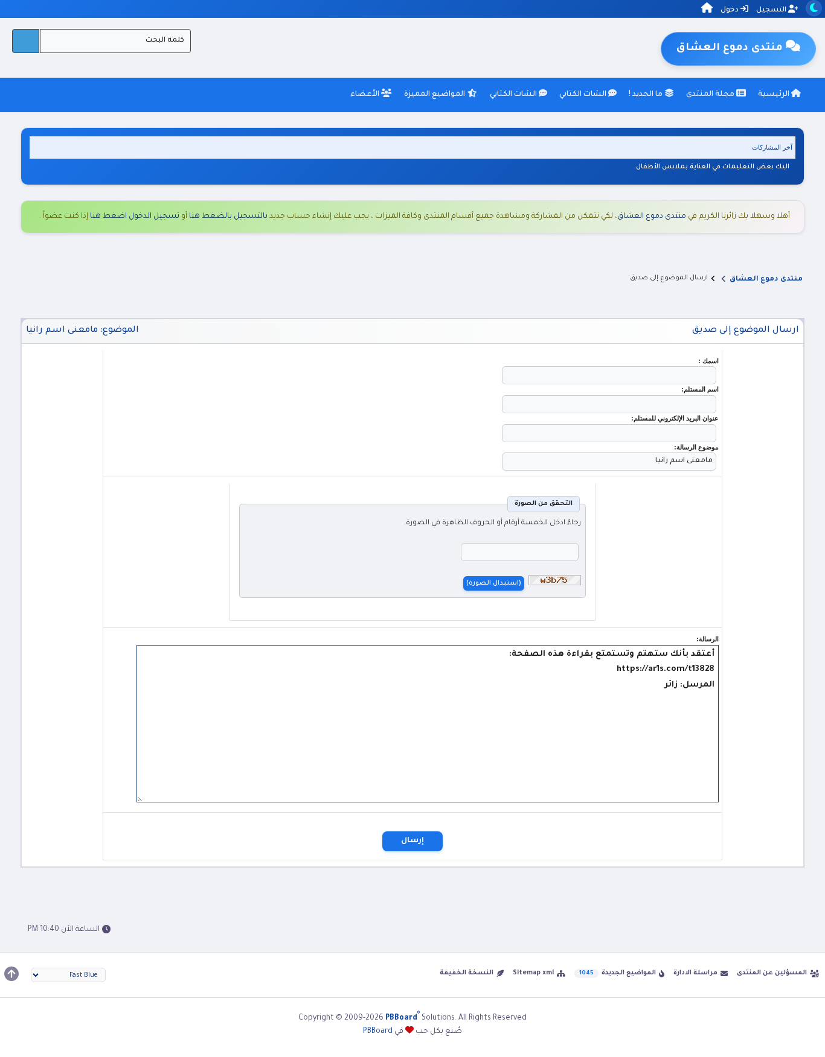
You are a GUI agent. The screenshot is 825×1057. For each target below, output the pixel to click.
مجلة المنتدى (711, 94)
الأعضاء (365, 94)
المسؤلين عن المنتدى (772, 973)
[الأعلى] (11, 974)
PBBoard (378, 1031)
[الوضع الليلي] (814, 8)
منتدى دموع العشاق (651, 216)
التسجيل (772, 10)
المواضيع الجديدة (629, 973)
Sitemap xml (533, 973)
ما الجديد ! (646, 94)
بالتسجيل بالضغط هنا (228, 216)
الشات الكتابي (583, 94)
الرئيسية (774, 94)
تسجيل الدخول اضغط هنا (134, 216)
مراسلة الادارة (695, 973)
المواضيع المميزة (435, 94)
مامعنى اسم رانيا (62, 330)
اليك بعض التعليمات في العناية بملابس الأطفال (712, 167)
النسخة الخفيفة (466, 973)
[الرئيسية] (707, 9)
